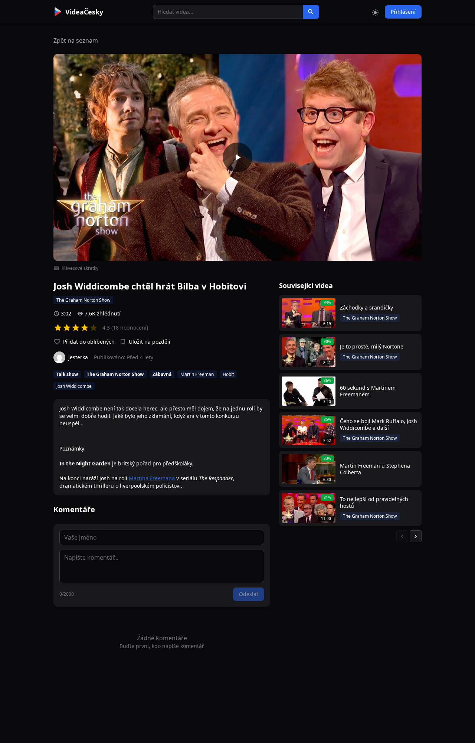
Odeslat (248, 594)
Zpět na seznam (75, 40)
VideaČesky (84, 11)
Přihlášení (403, 11)
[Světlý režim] (375, 11)
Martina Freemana (152, 478)
